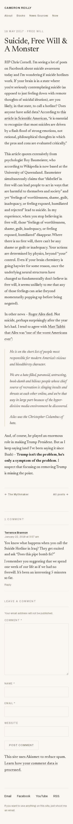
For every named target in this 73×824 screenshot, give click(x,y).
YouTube (42, 796)
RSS (56, 796)
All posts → (61, 494)
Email (9, 703)
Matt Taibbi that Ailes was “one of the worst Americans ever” (35, 333)
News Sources (38, 15)
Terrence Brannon (16, 532)
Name (9, 683)
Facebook (23, 796)
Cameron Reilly (17, 8)
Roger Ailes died (40, 314)
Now (55, 15)
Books (21, 15)
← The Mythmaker (16, 494)
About (8, 15)
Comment (13, 620)
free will (35, 31)
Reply (7, 584)
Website (11, 723)
